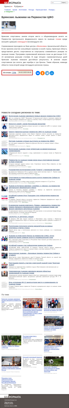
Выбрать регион (8, 403)
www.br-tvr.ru (8, 30)
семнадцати (22, 42)
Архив (14, 10)
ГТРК (14, 73)
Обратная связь (8, 402)
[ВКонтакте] (38, 73)
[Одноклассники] (42, 73)
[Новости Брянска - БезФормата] (11, 2)
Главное (7, 10)
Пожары (52, 10)
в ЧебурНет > (9, 12)
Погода (31, 10)
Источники (23, 10)
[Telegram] (47, 73)
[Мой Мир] (52, 73)
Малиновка (41, 46)
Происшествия (41, 10)
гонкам (58, 39)
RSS (16, 406)
